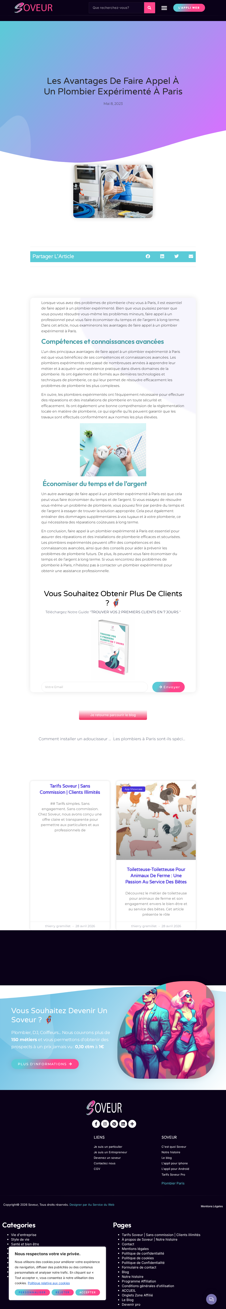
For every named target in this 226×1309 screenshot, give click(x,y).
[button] (164, 7)
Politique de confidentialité (143, 1253)
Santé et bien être (25, 1244)
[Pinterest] (114, 1124)
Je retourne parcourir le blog (113, 715)
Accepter (87, 1292)
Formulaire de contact (139, 1267)
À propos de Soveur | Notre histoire (149, 1239)
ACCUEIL (129, 1290)
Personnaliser (32, 1292)
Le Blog (128, 1300)
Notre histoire (132, 1276)
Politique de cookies (138, 1258)
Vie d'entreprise (23, 1235)
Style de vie (20, 1239)
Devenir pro (131, 1304)
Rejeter (63, 1292)
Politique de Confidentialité (143, 1263)
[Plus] (132, 1124)
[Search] (149, 7)
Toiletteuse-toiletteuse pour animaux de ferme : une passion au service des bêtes (156, 876)
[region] (57, 1273)
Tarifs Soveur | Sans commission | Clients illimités (161, 1235)
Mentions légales (135, 1249)
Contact (128, 1244)
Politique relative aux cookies (49, 1283)
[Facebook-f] (96, 1124)
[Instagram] (105, 1124)
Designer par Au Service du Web (92, 1204)
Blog (125, 1272)
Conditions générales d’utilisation (148, 1286)
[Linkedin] (123, 1124)
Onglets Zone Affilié (137, 1295)
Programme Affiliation (139, 1281)
